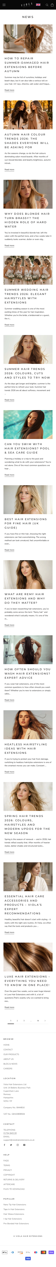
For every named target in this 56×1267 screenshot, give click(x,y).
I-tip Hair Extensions (12, 1218)
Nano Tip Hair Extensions (14, 1204)
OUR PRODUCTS (11, 1054)
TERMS (6, 1165)
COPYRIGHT (9, 1175)
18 (38, 1021)
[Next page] (45, 1021)
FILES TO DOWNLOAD (14, 1189)
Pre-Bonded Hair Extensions (16, 1223)
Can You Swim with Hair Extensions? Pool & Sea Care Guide (27, 448)
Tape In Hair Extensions (14, 1209)
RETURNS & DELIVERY (13, 1179)
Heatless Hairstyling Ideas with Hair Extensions (26, 748)
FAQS (6, 1160)
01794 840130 (10, 1133)
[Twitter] (11, 1145)
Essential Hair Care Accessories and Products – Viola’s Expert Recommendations (25, 905)
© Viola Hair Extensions (28, 1236)
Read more (9, 90)
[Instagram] (18, 1145)
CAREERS (7, 1068)
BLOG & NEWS (10, 1064)
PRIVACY (7, 1170)
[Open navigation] (4, 5)
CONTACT (8, 1049)
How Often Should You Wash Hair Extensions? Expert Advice (28, 673)
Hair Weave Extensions (13, 1214)
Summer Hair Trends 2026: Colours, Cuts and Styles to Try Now (27, 373)
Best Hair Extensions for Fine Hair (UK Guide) (26, 523)
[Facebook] (4, 1145)
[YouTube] (24, 1145)
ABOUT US (8, 1059)
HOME (6, 1045)
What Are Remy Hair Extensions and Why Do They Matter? (25, 598)
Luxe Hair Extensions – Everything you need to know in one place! (27, 981)
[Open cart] (52, 4)
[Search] (47, 5)
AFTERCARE (9, 1184)
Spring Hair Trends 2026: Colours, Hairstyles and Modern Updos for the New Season (27, 825)
